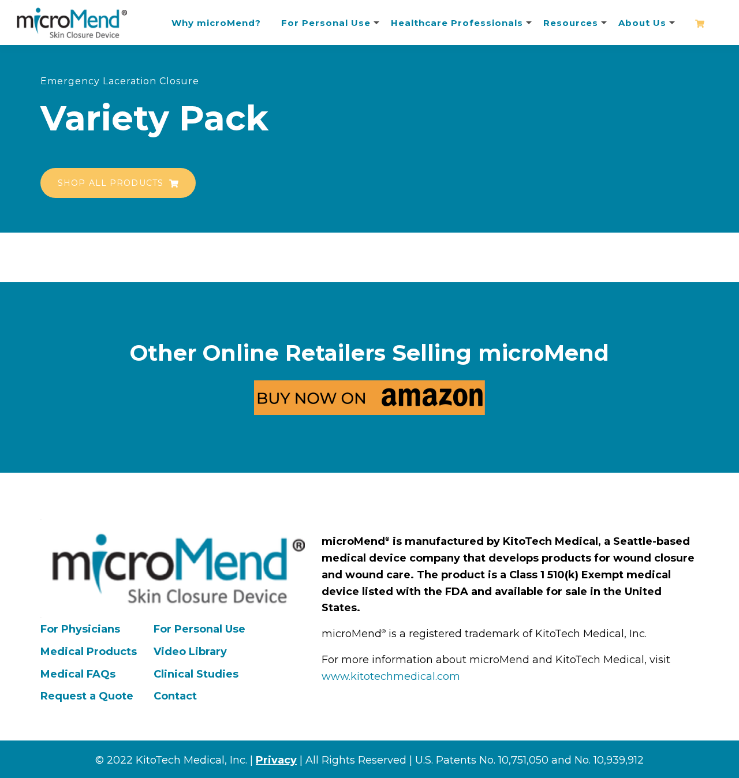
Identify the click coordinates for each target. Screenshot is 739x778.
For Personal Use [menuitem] (199, 629)
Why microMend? (216, 22)
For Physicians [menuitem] (80, 629)
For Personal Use (326, 22)
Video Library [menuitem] (190, 651)
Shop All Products (112, 183)
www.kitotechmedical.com (391, 676)
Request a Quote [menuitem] (86, 696)
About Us (642, 22)
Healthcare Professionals (457, 22)
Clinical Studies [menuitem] (196, 674)
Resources (570, 22)
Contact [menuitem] (175, 696)
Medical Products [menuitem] (88, 651)
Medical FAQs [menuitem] (77, 674)
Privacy (276, 760)
